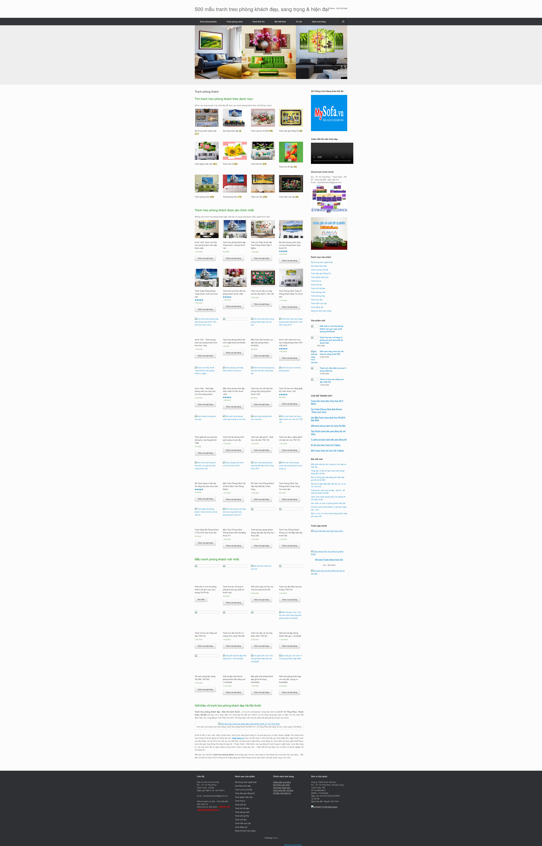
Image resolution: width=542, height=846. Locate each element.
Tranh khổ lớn (258, 21)
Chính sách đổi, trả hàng (283, 790)
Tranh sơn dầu (317, 299)
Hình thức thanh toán (281, 787)
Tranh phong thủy (318, 295)
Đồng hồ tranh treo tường (321, 310)
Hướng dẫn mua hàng (282, 782)
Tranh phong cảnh (234, 21)
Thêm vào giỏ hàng (205, 258)
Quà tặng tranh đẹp (319, 265)
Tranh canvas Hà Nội (319, 269)
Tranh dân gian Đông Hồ (321, 273)
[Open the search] (343, 21)
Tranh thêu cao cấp (319, 303)
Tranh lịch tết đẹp (318, 288)
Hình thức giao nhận (281, 784)
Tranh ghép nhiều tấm (320, 277)
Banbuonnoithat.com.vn (208, 809)
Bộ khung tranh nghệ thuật (322, 262)
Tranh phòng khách (208, 21)
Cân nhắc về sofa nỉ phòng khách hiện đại (328, 503)
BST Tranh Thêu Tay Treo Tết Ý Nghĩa (327, 450)
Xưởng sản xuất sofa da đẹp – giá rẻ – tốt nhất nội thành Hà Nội (328, 491)
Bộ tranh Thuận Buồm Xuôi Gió (329, 559)
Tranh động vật (317, 307)
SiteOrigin (269, 838)
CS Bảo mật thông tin (282, 793)
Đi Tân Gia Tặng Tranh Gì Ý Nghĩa (325, 445)
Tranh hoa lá (316, 280)
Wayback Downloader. (293, 844)
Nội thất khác (280, 21)
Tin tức (299, 21)
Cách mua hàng (319, 21)
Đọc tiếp (201, 599)
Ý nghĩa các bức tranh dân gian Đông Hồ (329, 439)
